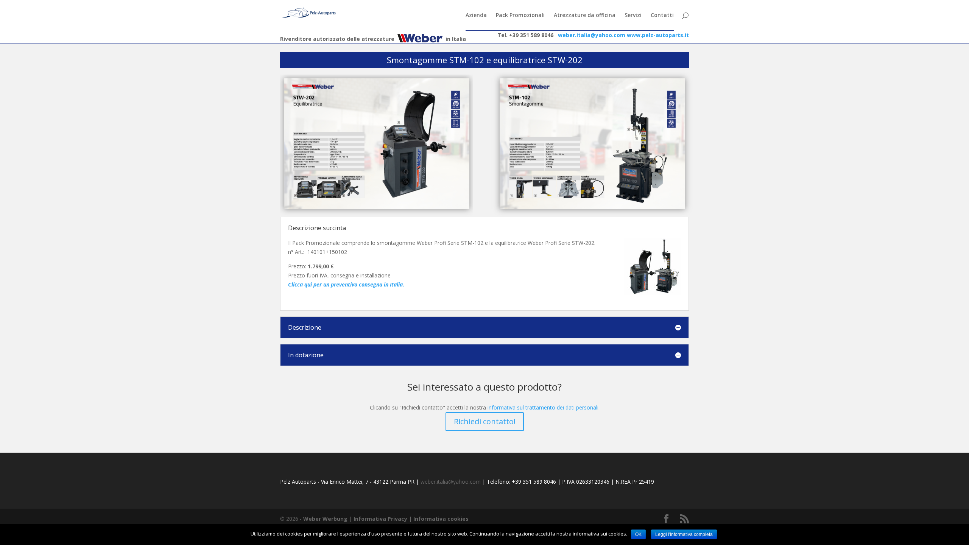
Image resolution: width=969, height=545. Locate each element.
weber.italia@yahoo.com (591, 35)
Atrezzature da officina (584, 15)
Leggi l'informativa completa (684, 534)
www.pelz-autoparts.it (658, 35)
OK (638, 534)
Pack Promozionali (520, 15)
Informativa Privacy (380, 518)
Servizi (633, 15)
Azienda (476, 15)
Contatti (662, 15)
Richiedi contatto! (485, 421)
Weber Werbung (325, 518)
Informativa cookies (441, 518)
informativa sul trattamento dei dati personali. (544, 407)
